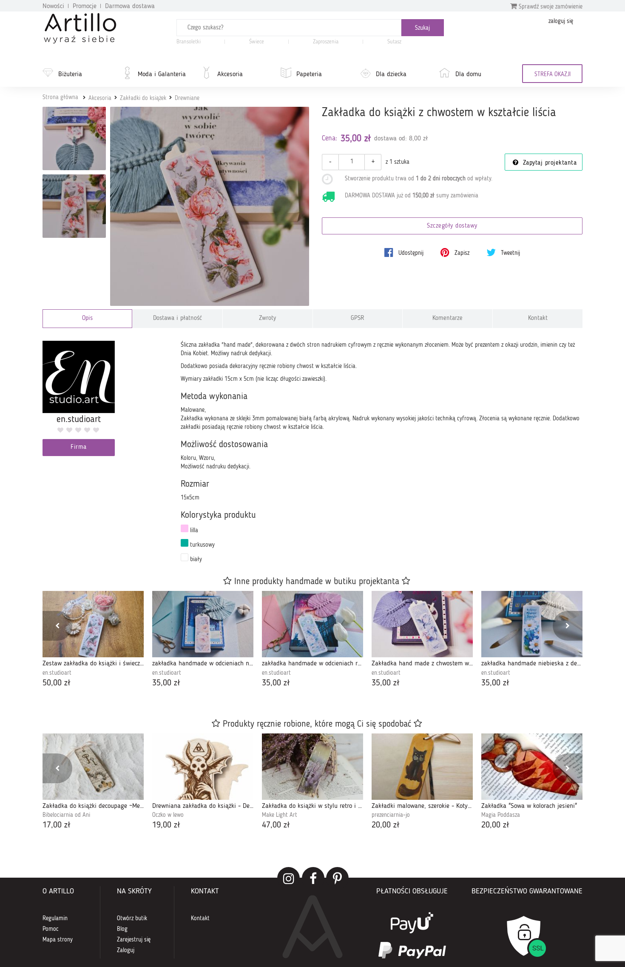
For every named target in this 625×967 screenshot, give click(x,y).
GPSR (357, 318)
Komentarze (447, 318)
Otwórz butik (132, 918)
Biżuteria (70, 74)
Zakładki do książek (143, 98)
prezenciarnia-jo (391, 815)
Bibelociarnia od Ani (66, 815)
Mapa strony (58, 940)
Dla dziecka (391, 74)
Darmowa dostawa (130, 6)
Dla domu (468, 74)
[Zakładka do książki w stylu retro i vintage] (312, 766)
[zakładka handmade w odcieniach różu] (312, 624)
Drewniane (187, 98)
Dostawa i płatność (177, 318)
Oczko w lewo (168, 815)
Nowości (53, 6)
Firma (79, 447)
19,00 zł (166, 825)
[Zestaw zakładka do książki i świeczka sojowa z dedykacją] (93, 624)
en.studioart (57, 673)
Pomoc (51, 929)
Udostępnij (410, 253)
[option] (93, 640)
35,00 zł (166, 683)
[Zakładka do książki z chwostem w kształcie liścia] (210, 206)
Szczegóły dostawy (452, 226)
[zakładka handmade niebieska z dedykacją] (531, 624)
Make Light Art (279, 815)
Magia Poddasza (500, 815)
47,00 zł (276, 825)
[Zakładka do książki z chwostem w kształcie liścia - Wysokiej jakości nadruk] (74, 206)
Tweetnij (509, 253)
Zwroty (267, 318)
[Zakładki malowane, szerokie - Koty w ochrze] (422, 766)
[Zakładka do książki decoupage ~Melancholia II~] (93, 766)
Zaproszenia (325, 42)
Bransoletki (188, 42)
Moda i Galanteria (162, 74)
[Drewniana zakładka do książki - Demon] (202, 766)
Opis (87, 318)
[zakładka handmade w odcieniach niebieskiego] (202, 624)
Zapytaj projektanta (548, 163)
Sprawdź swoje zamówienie (549, 7)
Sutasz (394, 42)
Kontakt (538, 318)
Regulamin (55, 918)
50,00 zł (57, 683)
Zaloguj (125, 950)
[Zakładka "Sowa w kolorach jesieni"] (531, 766)
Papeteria (309, 74)
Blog (122, 929)
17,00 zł (57, 825)
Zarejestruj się (134, 940)
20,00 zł (386, 825)
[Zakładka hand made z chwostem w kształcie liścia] (422, 624)
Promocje (85, 6)
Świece (256, 42)
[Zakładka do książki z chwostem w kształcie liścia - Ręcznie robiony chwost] (74, 138)
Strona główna (60, 97)
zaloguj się (560, 21)
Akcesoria (230, 74)
